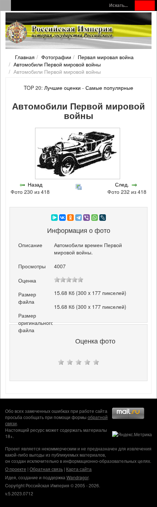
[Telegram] (78, 217)
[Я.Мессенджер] (54, 217)
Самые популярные (109, 87)
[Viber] (86, 217)
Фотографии (56, 57)
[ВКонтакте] (62, 217)
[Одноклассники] (70, 217)
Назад (35, 184)
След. (122, 184)
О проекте (15, 469)
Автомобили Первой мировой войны (57, 64)
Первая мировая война (106, 57)
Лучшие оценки (62, 87)
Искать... (118, 5)
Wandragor (77, 477)
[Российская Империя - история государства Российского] (60, 32)
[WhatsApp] (94, 217)
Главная (25, 57)
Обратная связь (46, 469)
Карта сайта (79, 469)
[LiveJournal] (102, 217)
